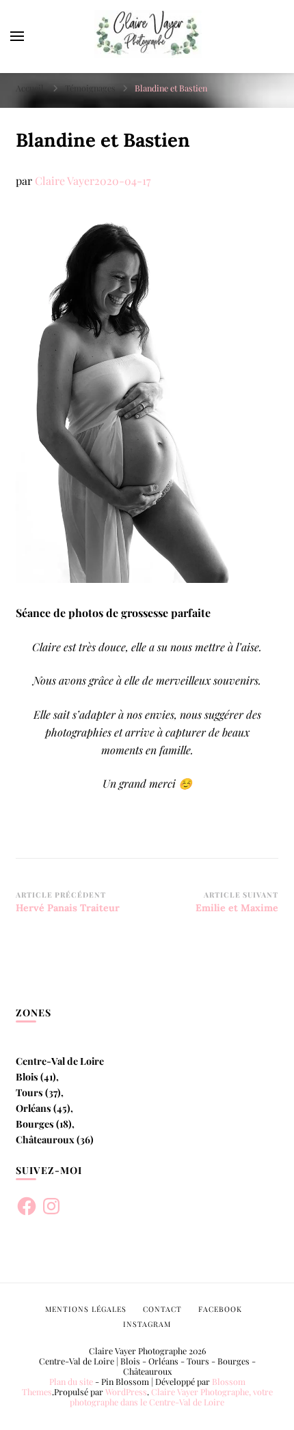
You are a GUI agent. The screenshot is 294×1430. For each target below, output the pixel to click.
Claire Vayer (64, 180)
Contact (162, 1309)
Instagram (147, 1324)
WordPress (126, 1391)
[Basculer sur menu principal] (17, 36)
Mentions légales (85, 1309)
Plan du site (71, 1381)
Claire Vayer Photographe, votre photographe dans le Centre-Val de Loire (171, 1396)
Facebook (220, 1309)
